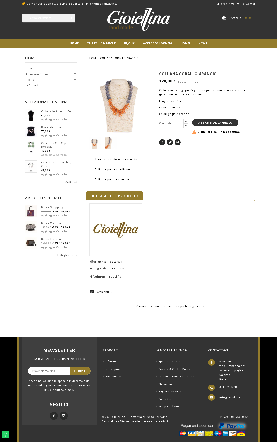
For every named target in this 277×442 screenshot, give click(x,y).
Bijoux (129, 43)
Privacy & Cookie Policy (174, 369)
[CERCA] (72, 18)
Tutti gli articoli (67, 255)
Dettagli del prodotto (114, 195)
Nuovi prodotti (115, 369)
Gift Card (32, 85)
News (202, 43)
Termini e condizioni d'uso (177, 376)
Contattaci (166, 399)
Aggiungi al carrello (54, 119)
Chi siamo (165, 384)
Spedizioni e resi (170, 361)
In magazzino (99, 268)
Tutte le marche (101, 43)
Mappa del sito (169, 406)
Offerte (111, 361)
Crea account (230, 4)
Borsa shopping (52, 207)
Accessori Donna (157, 43)
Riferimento (98, 261)
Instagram (64, 416)
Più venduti (113, 376)
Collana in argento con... (58, 111)
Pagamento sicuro (171, 391)
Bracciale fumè (51, 127)
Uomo (185, 43)
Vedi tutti (71, 182)
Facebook (54, 416)
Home (74, 43)
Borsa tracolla (51, 223)
